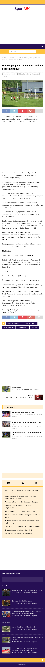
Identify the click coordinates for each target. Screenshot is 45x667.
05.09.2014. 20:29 (18, 426)
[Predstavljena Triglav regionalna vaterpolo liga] (6, 424)
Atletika (5, 585)
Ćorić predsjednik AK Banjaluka (22, 601)
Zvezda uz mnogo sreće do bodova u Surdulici (22, 526)
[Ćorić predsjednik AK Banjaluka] (6, 603)
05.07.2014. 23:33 (9, 74)
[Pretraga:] (22, 51)
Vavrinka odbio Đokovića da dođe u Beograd (21, 502)
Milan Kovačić (23, 74)
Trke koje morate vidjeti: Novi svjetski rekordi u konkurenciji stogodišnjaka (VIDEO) (26, 612)
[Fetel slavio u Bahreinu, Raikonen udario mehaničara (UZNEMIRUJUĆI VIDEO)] (6, 650)
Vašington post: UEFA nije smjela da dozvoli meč (26, 433)
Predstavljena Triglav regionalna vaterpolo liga (26, 423)
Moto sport (6, 622)
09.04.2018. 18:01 (18, 642)
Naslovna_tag (9, 327)
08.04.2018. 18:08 (18, 652)
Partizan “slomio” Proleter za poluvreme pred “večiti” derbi (22, 521)
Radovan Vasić (23, 327)
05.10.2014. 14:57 (18, 415)
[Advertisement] (22, 27)
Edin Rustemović (30, 323)
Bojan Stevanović (13, 323)
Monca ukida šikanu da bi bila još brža (23, 627)
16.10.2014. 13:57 (18, 437)
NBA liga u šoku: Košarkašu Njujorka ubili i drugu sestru (21, 506)
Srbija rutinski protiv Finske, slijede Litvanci (21, 511)
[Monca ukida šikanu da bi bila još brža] (6, 629)
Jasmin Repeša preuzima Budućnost (19, 533)
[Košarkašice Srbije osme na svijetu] (6, 414)
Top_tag (34, 327)
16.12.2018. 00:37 (18, 629)
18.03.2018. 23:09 (18, 616)
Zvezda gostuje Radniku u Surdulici (18, 530)
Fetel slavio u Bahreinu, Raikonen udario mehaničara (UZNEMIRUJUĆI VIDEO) (24, 649)
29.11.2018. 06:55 (18, 603)
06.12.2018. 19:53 (18, 593)
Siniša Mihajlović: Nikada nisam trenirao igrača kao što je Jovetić (20, 497)
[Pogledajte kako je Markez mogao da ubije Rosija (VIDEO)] (6, 640)
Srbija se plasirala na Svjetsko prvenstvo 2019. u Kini (22, 515)
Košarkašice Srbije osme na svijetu (23, 412)
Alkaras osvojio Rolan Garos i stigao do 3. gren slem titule (22, 491)
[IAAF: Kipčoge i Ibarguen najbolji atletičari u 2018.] (6, 592)
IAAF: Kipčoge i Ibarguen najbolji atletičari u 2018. (27, 590)
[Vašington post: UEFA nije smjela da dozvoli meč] (6, 435)
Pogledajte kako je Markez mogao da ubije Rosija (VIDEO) (27, 638)
